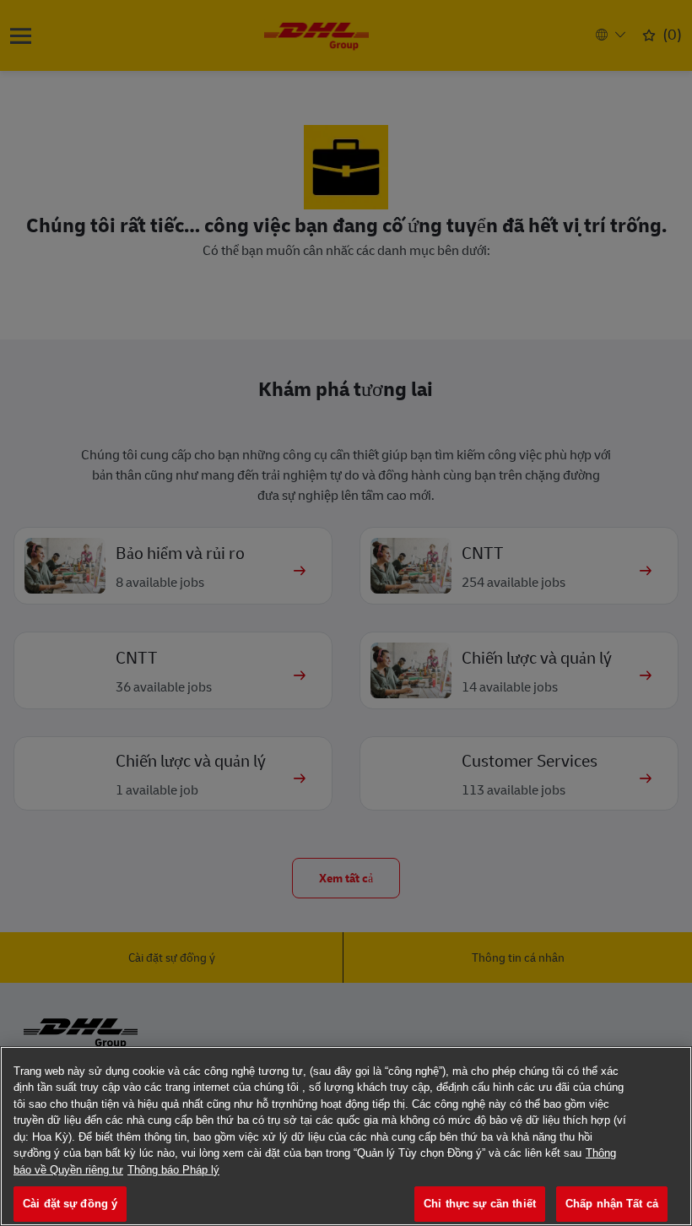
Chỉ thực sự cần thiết (480, 1203)
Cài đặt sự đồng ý (70, 1203)
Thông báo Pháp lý (173, 1170)
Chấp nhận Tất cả (611, 1203)
